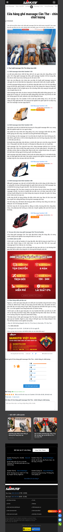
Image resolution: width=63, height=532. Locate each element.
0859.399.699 (15, 493)
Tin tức (15, 10)
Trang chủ (9, 10)
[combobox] (41, 450)
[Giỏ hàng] (31, 6)
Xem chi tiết (40, 109)
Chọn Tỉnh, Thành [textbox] (40, 450)
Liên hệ (8, 503)
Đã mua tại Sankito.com (19, 391)
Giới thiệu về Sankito (36, 514)
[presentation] (9, 431)
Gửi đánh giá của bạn (31, 386)
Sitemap (33, 503)
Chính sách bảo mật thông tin (13, 507)
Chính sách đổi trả (35, 510)
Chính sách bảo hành (11, 510)
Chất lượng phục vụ (36, 507)
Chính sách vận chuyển (11, 514)
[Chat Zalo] (60, 516)
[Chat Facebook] (60, 520)
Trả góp (33, 165)
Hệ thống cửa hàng (11, 500)
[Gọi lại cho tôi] (60, 524)
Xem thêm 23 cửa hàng (31, 478)
